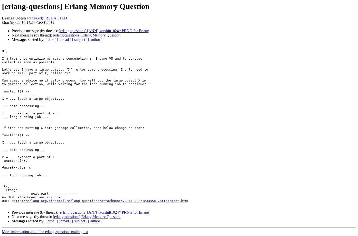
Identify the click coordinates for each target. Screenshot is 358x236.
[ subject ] (79, 39)
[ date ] (51, 39)
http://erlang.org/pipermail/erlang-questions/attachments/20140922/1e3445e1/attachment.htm (100, 201)
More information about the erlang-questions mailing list (45, 232)
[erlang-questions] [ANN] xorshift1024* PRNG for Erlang (104, 31)
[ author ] (95, 39)
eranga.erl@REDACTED (47, 18)
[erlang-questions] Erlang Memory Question (87, 35)
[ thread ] (64, 39)
